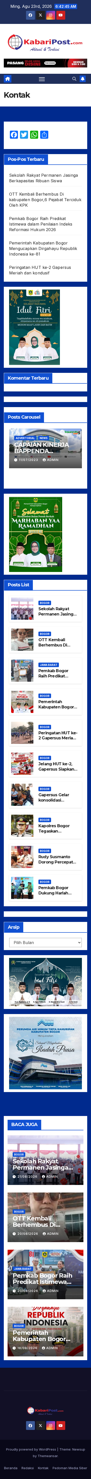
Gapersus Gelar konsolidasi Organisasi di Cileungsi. (53, 802)
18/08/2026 (27, 1348)
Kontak (43, 1468)
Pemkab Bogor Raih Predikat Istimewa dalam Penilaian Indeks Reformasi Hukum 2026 (40, 224)
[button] (74, 78)
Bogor (45, 602)
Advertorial (25, 438)
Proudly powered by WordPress (31, 1449)
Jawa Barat (48, 664)
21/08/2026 (27, 1176)
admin (53, 460)
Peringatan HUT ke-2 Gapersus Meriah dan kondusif (58, 738)
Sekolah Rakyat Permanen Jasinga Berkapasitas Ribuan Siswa (57, 616)
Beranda (10, 1468)
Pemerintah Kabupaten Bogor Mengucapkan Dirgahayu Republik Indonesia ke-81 (43, 248)
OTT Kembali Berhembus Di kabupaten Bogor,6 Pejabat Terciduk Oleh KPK (45, 200)
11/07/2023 (29, 460)
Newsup (78, 1449)
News (44, 438)
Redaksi (27, 1468)
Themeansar (48, 1456)
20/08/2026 (28, 1234)
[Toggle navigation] (42, 78)
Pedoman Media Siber (70, 1468)
